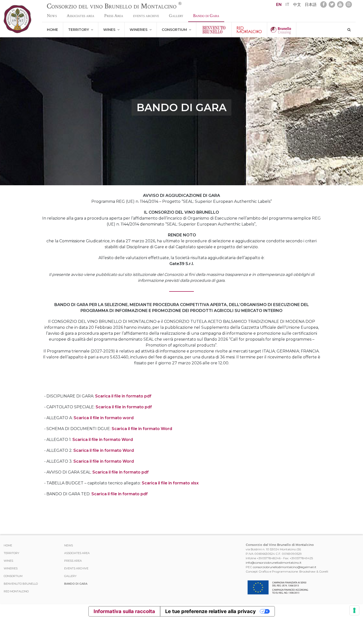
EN (279, 4)
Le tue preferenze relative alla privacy (210, 611)
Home (52, 29)
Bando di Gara (206, 16)
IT (287, 4)
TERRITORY (79, 29)
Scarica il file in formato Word (142, 428)
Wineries (139, 29)
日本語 (311, 4)
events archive (146, 16)
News (52, 16)
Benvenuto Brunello (21, 583)
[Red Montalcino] (249, 29)
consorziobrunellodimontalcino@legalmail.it (284, 567)
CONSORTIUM (175, 29)
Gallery (176, 16)
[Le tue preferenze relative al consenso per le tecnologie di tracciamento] (354, 610)
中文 (297, 4)
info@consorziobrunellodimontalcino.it (274, 562)
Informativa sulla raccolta (124, 611)
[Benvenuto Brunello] (213, 29)
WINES (110, 29)
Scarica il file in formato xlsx (170, 483)
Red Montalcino (16, 591)
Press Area (113, 16)
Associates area (80, 16)
